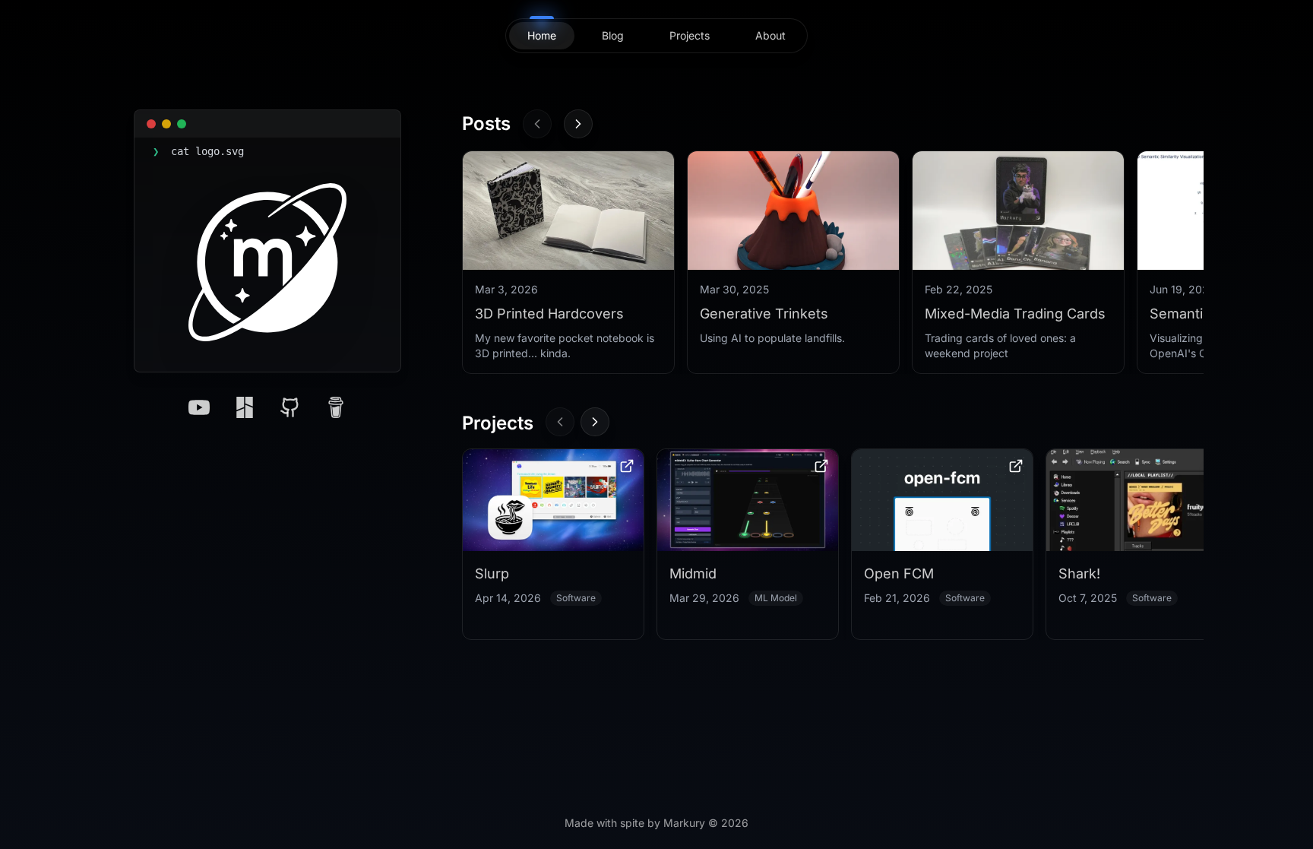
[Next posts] (578, 123)
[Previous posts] (537, 123)
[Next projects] (595, 421)
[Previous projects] (560, 421)
